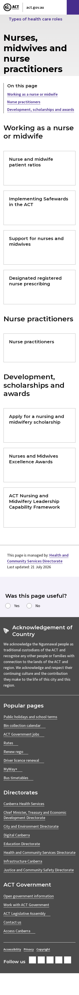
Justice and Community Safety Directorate (39, 869)
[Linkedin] (58, 959)
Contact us (12, 922)
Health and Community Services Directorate (39, 852)
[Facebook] (32, 959)
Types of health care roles (35, 19)
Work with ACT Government (26, 904)
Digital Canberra (17, 835)
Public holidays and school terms (30, 716)
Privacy (29, 949)
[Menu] (73, 7)
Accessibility (12, 949)
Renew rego (13, 751)
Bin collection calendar (22, 725)
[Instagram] (41, 959)
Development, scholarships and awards (40, 109)
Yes (17, 605)
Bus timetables (16, 777)
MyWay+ (10, 769)
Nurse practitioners (23, 101)
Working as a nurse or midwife (32, 94)
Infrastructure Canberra (23, 861)
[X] (50, 959)
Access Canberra (17, 930)
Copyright (43, 949)
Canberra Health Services (24, 803)
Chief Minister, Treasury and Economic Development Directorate (35, 815)
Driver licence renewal (21, 760)
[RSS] (67, 959)
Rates (8, 742)
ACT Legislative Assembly (24, 913)
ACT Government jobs (21, 734)
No (37, 605)
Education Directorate (22, 843)
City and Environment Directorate (31, 826)
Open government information (29, 896)
